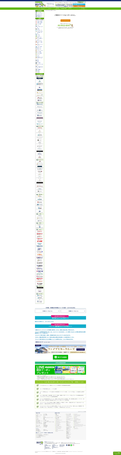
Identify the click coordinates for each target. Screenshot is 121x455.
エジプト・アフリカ (40, 50)
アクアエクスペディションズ (39, 184)
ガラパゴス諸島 (39, 53)
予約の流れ (36, 452)
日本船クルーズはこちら (47, 311)
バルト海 (37, 419)
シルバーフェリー (39, 277)
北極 (38, 61)
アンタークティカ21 (40, 212)
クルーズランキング (80, 451)
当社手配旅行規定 (47, 447)
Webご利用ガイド (67, 2)
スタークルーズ (39, 88)
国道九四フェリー (39, 269)
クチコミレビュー (75, 451)
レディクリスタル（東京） (39, 299)
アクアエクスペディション (77, 419)
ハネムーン (51, 4)
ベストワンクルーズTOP (49, 10)
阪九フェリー (40, 239)
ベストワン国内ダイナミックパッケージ (41, 436)
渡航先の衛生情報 (62, 445)
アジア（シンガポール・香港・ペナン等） (40, 32)
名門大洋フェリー (39, 258)
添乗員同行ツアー (51, 8)
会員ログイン (61, 2)
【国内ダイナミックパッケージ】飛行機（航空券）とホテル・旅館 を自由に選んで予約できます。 (55, 329)
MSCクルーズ (40, 79)
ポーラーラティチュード (39, 200)
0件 (84, 2)
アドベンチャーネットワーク (39, 209)
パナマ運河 (38, 62)
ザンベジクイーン (76, 418)
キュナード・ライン (40, 128)
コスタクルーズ (39, 82)
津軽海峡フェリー (39, 250)
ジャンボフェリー (69, 430)
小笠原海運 (39, 284)
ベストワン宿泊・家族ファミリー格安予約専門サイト (42, 434)
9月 (47, 6)
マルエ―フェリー (69, 422)
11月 (50, 6)
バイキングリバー (39, 162)
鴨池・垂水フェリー (40, 274)
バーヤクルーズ (39, 154)
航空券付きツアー (44, 8)
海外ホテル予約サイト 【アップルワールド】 (44, 321)
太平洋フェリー (68, 424)
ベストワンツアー (40, 13)
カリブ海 (48, 4)
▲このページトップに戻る (82, 411)
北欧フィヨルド (39, 37)
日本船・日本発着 (39, 21)
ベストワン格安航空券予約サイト (40, 435)
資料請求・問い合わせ (55, 445)
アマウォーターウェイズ (39, 167)
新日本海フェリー (39, 234)
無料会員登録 (57, 2)
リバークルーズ (76, 8)
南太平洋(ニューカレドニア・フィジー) (48, 417)
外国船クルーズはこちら (73, 311)
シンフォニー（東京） (39, 296)
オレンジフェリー (39, 282)
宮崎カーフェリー (69, 429)
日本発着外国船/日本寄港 (57, 8)
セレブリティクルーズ (39, 111)
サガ (39, 152)
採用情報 (75, 2)
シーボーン (39, 141)
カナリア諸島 (39, 51)
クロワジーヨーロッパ (39, 189)
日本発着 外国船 (45, 425)
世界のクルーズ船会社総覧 (40, 75)
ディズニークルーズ (40, 93)
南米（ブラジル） (39, 40)
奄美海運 (39, 244)
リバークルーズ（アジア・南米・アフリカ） (40, 67)
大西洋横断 (38, 69)
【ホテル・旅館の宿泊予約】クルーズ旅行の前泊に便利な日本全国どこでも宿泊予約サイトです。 (54, 337)
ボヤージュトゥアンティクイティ (60, 430)
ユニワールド (75, 416)
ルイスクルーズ (57, 423)
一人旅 (52, 3)
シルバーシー (40, 138)
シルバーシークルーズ (69, 416)
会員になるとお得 (72, 2)
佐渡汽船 (39, 272)
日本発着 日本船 (63, 8)
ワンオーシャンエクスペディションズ (39, 206)
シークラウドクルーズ (39, 221)
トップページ (65, 20)
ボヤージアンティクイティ (39, 119)
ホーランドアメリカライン (39, 108)
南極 (38, 60)
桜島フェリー (40, 266)
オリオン (39, 122)
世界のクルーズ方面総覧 (39, 19)
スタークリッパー (76, 428)
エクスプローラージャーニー (39, 133)
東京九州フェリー (69, 437)
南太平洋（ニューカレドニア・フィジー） (40, 58)
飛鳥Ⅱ (40, 225)
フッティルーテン (76, 423)
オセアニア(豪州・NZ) (38, 422)
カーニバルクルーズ (40, 98)
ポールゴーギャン (39, 149)
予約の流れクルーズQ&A (83, 8)
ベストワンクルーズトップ (38, 451)
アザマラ (57, 429)
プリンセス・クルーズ (39, 105)
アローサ (39, 172)
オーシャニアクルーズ (39, 113)
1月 (53, 6)
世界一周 (45, 423)
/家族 (53, 4)
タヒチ (38, 55)
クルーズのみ (38, 8)
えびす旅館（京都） (38, 437)
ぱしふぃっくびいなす (58, 416)
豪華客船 (67, 451)
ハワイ (48, 3)
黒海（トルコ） (39, 47)
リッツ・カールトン (39, 158)
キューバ (38, 54)
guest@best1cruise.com (76, 443)
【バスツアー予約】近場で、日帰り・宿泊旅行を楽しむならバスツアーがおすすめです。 (53, 335)
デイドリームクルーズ (39, 292)
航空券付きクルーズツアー (49, 451)
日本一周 (45, 424)
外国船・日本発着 (39, 22)
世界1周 (38, 70)
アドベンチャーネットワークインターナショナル (80, 425)
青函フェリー (40, 279)
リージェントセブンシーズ (39, 144)
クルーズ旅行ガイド (38, 431)
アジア (37, 417)
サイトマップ (61, 446)
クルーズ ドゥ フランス (39, 101)
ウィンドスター (39, 216)
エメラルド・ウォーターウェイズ (39, 178)
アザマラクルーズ (39, 116)
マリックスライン (39, 252)
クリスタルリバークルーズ (39, 192)
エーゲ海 (50, 3)
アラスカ (38, 34)
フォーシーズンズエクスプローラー (39, 289)
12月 (52, 6)
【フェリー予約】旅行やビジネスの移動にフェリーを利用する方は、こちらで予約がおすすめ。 (54, 339)
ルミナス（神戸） (39, 302)
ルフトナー (75, 417)
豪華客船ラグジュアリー (70, 8)
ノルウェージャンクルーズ (39, 85)
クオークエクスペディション (39, 197)
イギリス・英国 (39, 46)
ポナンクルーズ (68, 419)
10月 (48, 6)
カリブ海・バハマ (39, 30)
